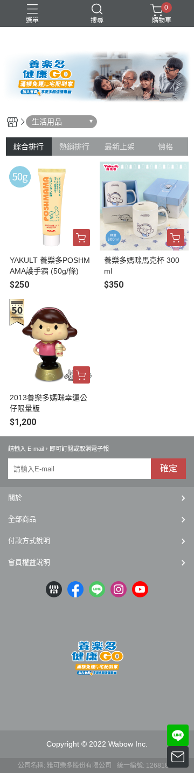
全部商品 (22, 519)
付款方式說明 (29, 541)
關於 (15, 497)
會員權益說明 (29, 562)
